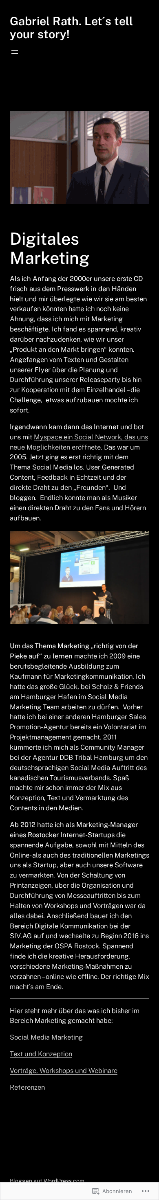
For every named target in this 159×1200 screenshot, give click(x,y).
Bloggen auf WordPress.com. (48, 1181)
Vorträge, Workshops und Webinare (63, 1070)
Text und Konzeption (41, 1054)
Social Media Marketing (46, 1037)
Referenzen (27, 1087)
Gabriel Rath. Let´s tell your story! (71, 27)
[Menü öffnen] (15, 52)
